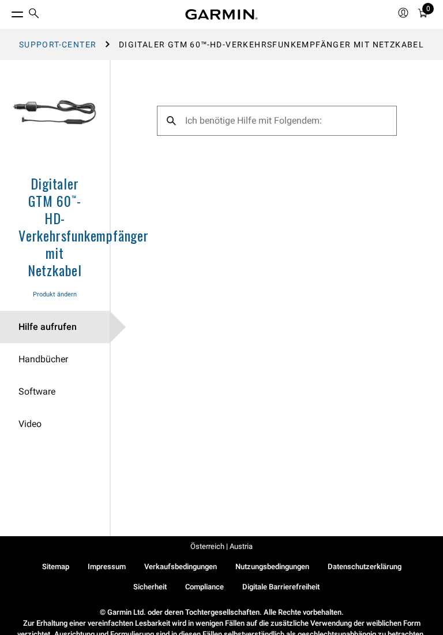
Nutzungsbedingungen (272, 566)
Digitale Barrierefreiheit (281, 586)
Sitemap (55, 566)
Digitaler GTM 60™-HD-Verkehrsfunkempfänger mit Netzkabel (83, 226)
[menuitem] (34, 14)
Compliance (204, 586)
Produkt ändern (55, 294)
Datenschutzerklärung (364, 566)
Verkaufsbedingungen (180, 566)
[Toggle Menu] (7, 11)
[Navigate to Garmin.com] (221, 14)
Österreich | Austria (221, 546)
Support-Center (58, 44)
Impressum (107, 566)
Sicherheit (150, 586)
